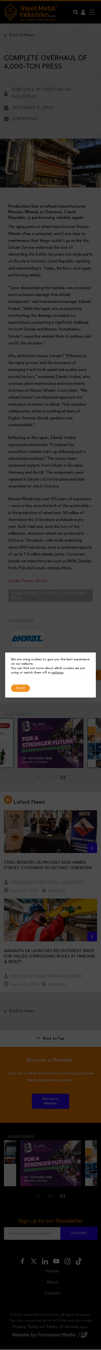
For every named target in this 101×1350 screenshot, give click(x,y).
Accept (20, 688)
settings (57, 672)
